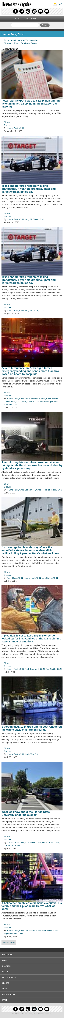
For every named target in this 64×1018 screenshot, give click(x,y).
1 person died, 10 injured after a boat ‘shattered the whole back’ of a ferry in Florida (31, 728)
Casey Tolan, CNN (15, 842)
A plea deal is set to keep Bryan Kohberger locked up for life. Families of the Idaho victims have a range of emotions (31, 638)
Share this (9, 43)
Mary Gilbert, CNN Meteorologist (37, 401)
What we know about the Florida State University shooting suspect (25, 813)
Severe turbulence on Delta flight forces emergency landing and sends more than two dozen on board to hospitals (30, 371)
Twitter (21, 11)
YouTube (40, 11)
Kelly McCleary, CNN (35, 219)
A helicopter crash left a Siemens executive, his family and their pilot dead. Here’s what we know (31, 906)
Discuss (7, 125)
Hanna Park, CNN (15, 128)
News (17, 19)
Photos (25, 19)
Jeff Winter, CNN (33, 930)
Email (46, 11)
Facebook (15, 11)
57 (60, 4)
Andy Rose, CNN (15, 578)
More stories (9, 942)
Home (4, 960)
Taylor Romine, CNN (13, 933)
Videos (34, 19)
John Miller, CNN (33, 490)
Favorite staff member (14, 40)
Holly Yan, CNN (32, 754)
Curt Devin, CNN (33, 842)
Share (7, 122)
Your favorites (31, 40)
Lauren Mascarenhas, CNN (38, 398)
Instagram (34, 11)
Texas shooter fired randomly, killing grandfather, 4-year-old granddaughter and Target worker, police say (28, 188)
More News (7, 955)
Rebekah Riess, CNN (52, 490)
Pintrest (28, 11)
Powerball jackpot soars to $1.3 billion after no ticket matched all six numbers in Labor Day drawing (31, 103)
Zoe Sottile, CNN (50, 578)
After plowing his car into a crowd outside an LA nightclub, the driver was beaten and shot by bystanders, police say (31, 465)
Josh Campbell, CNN (35, 669)
